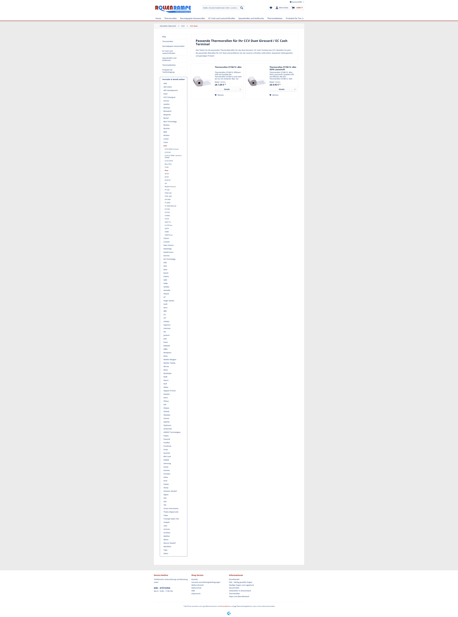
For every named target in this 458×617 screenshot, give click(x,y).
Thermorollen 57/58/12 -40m (228, 67)
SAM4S (166, 460)
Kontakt (194, 579)
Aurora (166, 101)
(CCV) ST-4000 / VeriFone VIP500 (173, 157)
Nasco (166, 380)
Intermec (167, 328)
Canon (166, 139)
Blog (164, 36)
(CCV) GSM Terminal (171, 149)
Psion (166, 449)
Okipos (166, 408)
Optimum (167, 425)
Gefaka (166, 287)
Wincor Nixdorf (170, 543)
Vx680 (167, 232)
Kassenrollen (234, 588)
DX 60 (167, 177)
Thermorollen (167, 41)
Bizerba (167, 128)
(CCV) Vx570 (169, 161)
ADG (165, 83)
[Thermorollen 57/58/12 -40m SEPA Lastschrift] (257, 81)
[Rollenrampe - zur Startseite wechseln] (173, 10)
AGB (193, 591)
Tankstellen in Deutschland (240, 591)
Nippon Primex (170, 391)
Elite (165, 266)
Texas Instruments (171, 508)
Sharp (166, 487)
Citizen (166, 238)
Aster (166, 94)
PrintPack (167, 446)
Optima (166, 422)
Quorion (167, 453)
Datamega (168, 249)
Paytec (166, 436)
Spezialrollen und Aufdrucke (169, 59)
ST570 (167, 219)
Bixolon (166, 125)
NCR (165, 384)
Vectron (167, 529)
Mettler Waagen (170, 359)
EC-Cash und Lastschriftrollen (168, 52)
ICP (165, 318)
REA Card (167, 456)
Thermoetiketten (169, 65)
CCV (165, 146)
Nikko (166, 387)
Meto (166, 356)
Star (165, 501)
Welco (166, 539)
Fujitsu (166, 276)
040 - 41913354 (162, 588)
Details (227, 89)
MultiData (167, 373)
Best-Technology (170, 121)
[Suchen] (241, 7)
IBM (165, 311)
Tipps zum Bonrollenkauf (239, 596)
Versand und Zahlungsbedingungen (205, 582)
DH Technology (169, 259)
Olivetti (166, 411)
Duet (166, 170)
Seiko (166, 477)
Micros (166, 366)
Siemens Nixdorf (170, 491)
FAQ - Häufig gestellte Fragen (240, 582)
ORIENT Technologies (172, 432)
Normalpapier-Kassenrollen (173, 46)
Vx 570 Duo (168, 225)
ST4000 (167, 216)
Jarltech (167, 335)
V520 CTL (168, 222)
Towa (166, 515)
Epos (165, 269)
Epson (166, 273)
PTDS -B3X (168, 196)
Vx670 (167, 228)
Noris (166, 397)
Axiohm (167, 104)
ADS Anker (168, 87)
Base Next (168, 164)
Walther (167, 536)
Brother (167, 135)
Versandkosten (225, 606)
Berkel (166, 118)
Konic (166, 342)
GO (166, 183)
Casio (166, 142)
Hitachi (166, 294)
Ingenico (167, 325)
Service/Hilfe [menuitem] (296, 2)
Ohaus (166, 401)
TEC (165, 505)
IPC (165, 332)
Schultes (167, 474)
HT (165, 297)
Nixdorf (167, 394)
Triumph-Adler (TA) (171, 519)
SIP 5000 (168, 199)
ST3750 (167, 212)
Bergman (167, 114)
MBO (165, 349)
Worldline (167, 546)
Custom (167, 242)
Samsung (167, 463)
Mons (166, 370)
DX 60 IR (167, 180)
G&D (165, 280)
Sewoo (166, 484)
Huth (165, 304)
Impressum (195, 593)
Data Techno (169, 245)
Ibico (165, 307)
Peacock (167, 439)
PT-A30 (167, 190)
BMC (165, 132)
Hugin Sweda (169, 300)
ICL (165, 314)
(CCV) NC (168, 152)
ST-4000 (167, 203)
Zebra (166, 553)
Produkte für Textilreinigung (168, 71)
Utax (165, 526)
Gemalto (167, 290)
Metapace (167, 352)
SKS (165, 498)
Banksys (167, 108)
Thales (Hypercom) (171, 512)
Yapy (165, 550)
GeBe (166, 283)
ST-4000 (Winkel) (170, 206)
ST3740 (167, 209)
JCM (165, 339)
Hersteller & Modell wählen (173, 79)
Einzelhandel (234, 579)
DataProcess (168, 252)
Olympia (167, 415)
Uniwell (166, 522)
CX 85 (167, 167)
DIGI (165, 262)
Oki (165, 404)
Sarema (167, 470)
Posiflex (167, 442)
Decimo (166, 255)
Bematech (168, 111)
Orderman (168, 429)
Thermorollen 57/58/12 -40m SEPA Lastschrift (283, 68)
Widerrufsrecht (197, 585)
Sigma (166, 494)
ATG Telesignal (169, 97)
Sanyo (166, 467)
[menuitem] (223, 7)
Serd (165, 481)
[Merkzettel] (270, 7)
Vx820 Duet (169, 235)
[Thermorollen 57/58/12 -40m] (202, 81)
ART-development (171, 90)
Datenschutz (196, 588)
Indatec (166, 321)
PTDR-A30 (168, 193)
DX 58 (167, 174)
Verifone (167, 533)
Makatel (167, 346)
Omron (166, 418)
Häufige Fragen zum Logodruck (241, 585)
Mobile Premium (170, 187)
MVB (165, 377)
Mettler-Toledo (169, 363)
